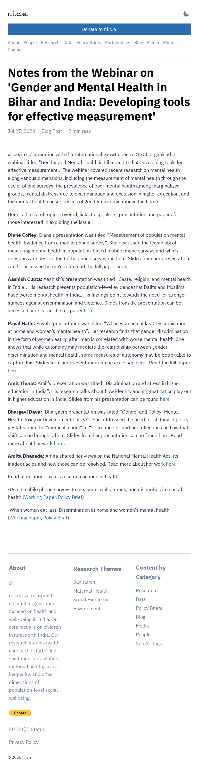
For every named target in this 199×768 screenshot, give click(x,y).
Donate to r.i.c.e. (99, 29)
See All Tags (149, 643)
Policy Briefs (88, 42)
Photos (170, 42)
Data (68, 42)
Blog (138, 42)
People (30, 42)
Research (50, 42)
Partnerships (117, 42)
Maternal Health (90, 591)
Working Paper (40, 497)
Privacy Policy (24, 742)
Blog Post (51, 131)
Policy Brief (70, 497)
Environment (86, 608)
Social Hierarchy (90, 599)
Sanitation (84, 582)
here (50, 266)
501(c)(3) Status (27, 729)
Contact (15, 50)
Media (153, 42)
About (13, 42)
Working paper (25, 517)
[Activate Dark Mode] (186, 14)
